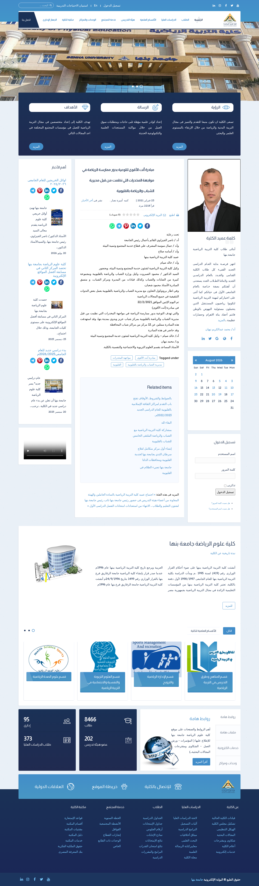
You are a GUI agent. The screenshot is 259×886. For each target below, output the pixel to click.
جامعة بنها (197, 879)
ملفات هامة (228, 732)
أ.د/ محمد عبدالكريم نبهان (220, 329)
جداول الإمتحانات (152, 823)
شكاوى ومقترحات (224, 840)
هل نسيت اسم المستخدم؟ (219, 508)
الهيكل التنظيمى (226, 829)
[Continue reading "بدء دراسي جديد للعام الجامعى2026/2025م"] (55, 386)
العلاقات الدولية (49, 786)
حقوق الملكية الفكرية (70, 846)
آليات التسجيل (189, 823)
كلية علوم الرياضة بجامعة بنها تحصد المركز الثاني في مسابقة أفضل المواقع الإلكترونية (47, 270)
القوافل (116, 829)
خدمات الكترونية (228, 748)
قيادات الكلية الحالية (223, 818)
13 (213, 387)
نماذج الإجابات (154, 835)
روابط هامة (228, 717)
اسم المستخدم (226, 454)
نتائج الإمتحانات (153, 840)
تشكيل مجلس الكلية (223, 823)
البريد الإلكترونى (152, 215)
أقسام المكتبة (74, 823)
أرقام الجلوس (154, 829)
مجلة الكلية (190, 857)
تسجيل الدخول (111, 5)
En (95, 5)
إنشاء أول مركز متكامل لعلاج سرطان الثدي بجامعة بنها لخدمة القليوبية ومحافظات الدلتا (153, 454)
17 (232, 394)
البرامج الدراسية (187, 829)
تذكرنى (231, 485)
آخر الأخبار (87, 200)
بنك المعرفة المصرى (70, 851)
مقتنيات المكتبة (73, 829)
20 (213, 394)
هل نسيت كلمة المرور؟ (220, 503)
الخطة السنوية (112, 818)
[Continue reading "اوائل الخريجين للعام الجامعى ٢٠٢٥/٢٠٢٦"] (58, 217)
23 (195, 394)
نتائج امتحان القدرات (150, 846)
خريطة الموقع (104, 786)
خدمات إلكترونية (225, 851)
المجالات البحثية (226, 835)
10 (232, 387)
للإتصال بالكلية (158, 786)
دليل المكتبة (75, 835)
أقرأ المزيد (201, 762)
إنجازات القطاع (112, 835)
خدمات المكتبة (73, 840)
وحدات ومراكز (228, 763)
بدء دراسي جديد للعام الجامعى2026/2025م (51, 352)
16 (195, 387)
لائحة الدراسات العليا (185, 818)
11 (225, 387)
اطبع (172, 215)
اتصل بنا (26, 19)
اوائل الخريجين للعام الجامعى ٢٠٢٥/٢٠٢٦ (47, 182)
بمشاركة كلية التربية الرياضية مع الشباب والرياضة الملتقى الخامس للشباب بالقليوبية (152, 435)
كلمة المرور (228, 469)
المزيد (179, 146)
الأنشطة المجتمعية (110, 823)
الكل (229, 630)
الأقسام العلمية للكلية (203, 630)
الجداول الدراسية (152, 818)
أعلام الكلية (228, 846)
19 (219, 394)
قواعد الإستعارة (73, 818)
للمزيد (228, 605)
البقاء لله (166, 422)
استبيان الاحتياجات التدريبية (72, 5)
